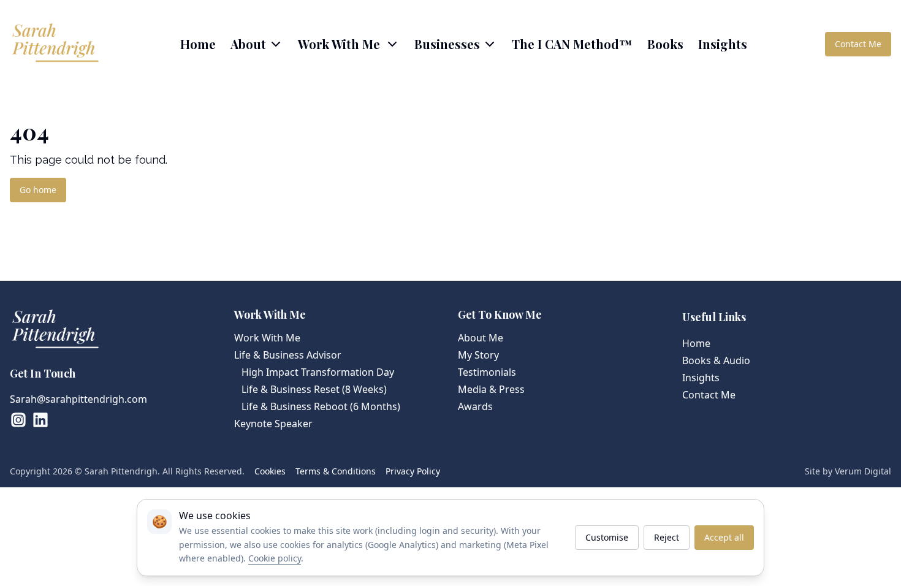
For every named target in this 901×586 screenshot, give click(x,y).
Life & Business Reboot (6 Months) (320, 406)
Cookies (270, 471)
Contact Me (858, 44)
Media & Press (491, 389)
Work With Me (267, 337)
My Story (478, 355)
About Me (480, 337)
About (248, 44)
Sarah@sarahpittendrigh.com (78, 399)
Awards (475, 406)
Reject (666, 537)
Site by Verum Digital (848, 471)
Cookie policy (274, 558)
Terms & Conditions (335, 471)
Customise (606, 537)
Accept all (724, 537)
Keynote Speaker (273, 423)
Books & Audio (716, 360)
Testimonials (487, 372)
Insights (722, 44)
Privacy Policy (413, 471)
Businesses (447, 44)
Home (198, 44)
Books (665, 44)
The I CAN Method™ (572, 44)
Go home (38, 190)
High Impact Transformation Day (317, 372)
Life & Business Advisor (287, 355)
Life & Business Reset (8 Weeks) (314, 389)
